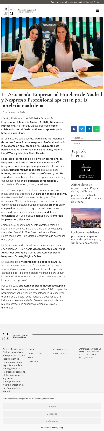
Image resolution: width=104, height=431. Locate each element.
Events (31, 357)
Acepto (52, 406)
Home (31, 349)
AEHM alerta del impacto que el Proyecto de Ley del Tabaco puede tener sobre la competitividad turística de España (86, 193)
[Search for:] (86, 138)
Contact (97, 2)
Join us (89, 2)
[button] (97, 10)
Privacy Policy (57, 428)
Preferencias (52, 421)
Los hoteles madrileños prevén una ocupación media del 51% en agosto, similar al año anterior (86, 238)
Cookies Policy (45, 428)
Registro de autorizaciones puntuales (67, 2)
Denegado (52, 414)
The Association (35, 353)
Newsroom (33, 361)
